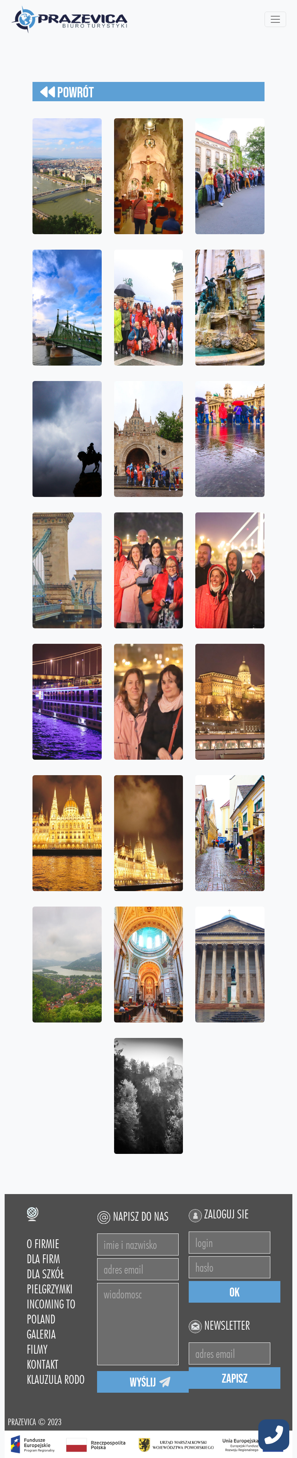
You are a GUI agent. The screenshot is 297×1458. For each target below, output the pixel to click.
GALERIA (41, 1334)
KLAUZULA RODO (56, 1379)
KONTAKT (42, 1364)
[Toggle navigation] (275, 19)
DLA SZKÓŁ (45, 1273)
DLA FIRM (43, 1258)
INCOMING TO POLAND (51, 1311)
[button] (274, 1436)
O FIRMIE (43, 1243)
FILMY (37, 1349)
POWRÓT (74, 92)
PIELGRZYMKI (50, 1288)
